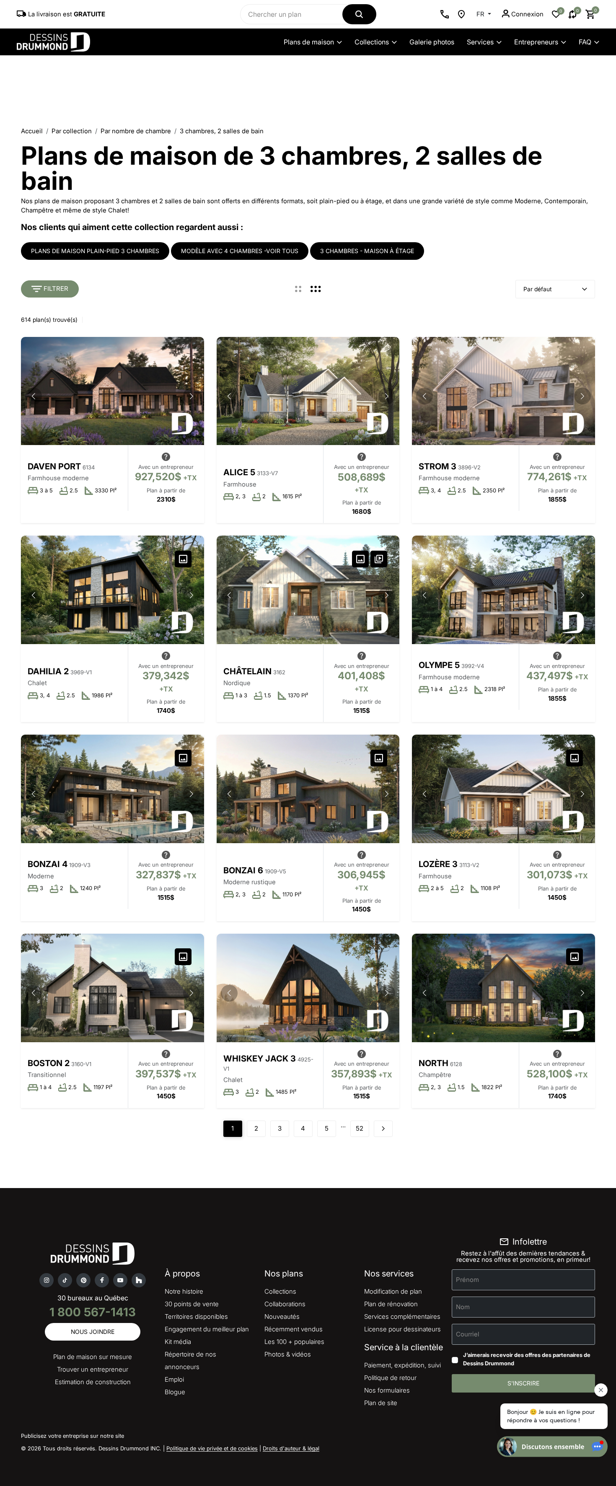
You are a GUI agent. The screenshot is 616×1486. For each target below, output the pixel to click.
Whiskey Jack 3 (259, 1059)
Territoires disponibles (196, 1316)
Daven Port (54, 466)
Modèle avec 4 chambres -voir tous (239, 250)
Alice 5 (239, 472)
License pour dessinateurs (402, 1329)
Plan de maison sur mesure (92, 1357)
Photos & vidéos (287, 1354)
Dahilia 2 (48, 671)
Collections (372, 42)
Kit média (178, 1342)
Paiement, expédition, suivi (402, 1365)
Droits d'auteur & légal (291, 1448)
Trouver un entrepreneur (92, 1369)
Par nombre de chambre (136, 131)
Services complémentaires (402, 1316)
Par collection (72, 131)
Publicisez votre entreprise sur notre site (72, 1435)
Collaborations (284, 1304)
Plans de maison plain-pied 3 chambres (95, 250)
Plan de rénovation (391, 1304)
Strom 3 (437, 466)
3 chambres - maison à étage (367, 250)
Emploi (174, 1379)
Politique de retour (390, 1378)
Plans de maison (309, 42)
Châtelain (247, 671)
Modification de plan (393, 1291)
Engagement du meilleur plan (207, 1329)
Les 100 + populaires (294, 1342)
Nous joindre (92, 1331)
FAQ (585, 42)
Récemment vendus (293, 1329)
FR (481, 14)
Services (480, 42)
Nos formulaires (387, 1390)
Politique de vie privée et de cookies (212, 1448)
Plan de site (380, 1403)
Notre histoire (184, 1291)
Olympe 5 (439, 665)
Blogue (175, 1392)
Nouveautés (282, 1316)
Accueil (32, 131)
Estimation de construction (93, 1382)
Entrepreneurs (536, 42)
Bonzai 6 (243, 870)
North (433, 1063)
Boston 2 (49, 1063)
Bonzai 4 (47, 864)
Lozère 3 (438, 864)
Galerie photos (431, 42)
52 (359, 1128)
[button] (191, 396)
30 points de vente (192, 1304)
